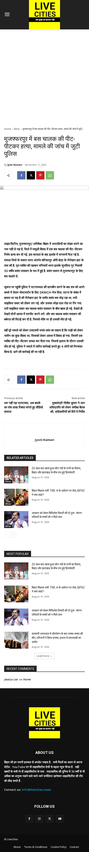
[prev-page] (6, 535)
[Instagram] (39, 819)
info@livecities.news (36, 790)
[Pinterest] (40, 175)
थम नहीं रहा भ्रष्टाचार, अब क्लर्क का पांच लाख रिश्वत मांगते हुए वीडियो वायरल (23, 407)
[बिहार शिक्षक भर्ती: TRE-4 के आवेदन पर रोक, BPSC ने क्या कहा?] (16, 497)
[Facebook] (21, 175)
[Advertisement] (44, 75)
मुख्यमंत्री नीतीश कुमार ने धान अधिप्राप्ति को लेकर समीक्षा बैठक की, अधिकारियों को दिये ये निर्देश (67, 407)
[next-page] (13, 535)
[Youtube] (60, 819)
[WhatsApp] (50, 175)
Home (7, 129)
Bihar (17, 129)
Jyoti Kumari (14, 164)
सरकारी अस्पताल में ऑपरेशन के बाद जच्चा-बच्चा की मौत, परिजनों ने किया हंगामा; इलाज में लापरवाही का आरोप (57, 637)
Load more (43, 656)
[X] (31, 175)
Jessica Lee (11, 679)
